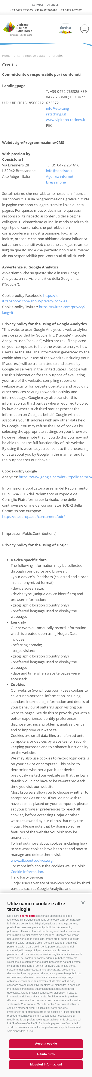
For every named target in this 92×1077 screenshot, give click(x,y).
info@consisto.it (59, 170)
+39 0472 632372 (70, 10)
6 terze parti (27, 915)
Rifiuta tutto (46, 1054)
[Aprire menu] (84, 29)
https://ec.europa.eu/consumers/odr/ (33, 516)
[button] (83, 903)
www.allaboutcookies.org (32, 860)
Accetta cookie (46, 1043)
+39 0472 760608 (46, 10)
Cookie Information (27, 871)
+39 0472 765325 (21, 10)
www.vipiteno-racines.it (65, 119)
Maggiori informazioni (46, 1064)
